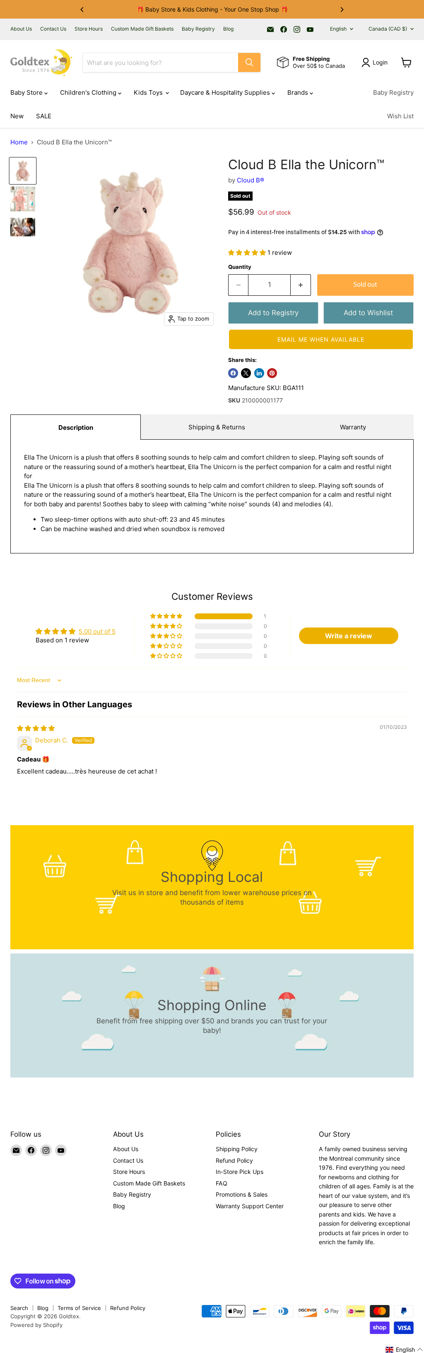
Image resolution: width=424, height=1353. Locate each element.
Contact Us (53, 29)
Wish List (400, 116)
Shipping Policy (237, 1148)
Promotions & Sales (241, 1194)
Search (19, 1308)
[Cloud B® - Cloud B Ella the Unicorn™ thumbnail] (23, 171)
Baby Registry (198, 29)
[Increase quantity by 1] (301, 284)
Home (19, 142)
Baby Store (27, 92)
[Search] (249, 62)
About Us (21, 29)
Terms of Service (79, 1308)
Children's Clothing (89, 92)
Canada (388, 29)
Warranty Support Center (250, 1205)
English (338, 29)
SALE (43, 116)
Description (75, 427)
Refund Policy (234, 1160)
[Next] (341, 9)
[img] (36, 728)
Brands (298, 92)
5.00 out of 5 (97, 631)
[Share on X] (246, 373)
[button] (247, 252)
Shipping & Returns (216, 427)
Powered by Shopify (36, 1325)
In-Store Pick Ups (239, 1171)
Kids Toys (149, 92)
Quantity (239, 267)
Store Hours (89, 29)
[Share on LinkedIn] (259, 373)
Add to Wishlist (368, 313)
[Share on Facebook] (233, 373)
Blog (228, 29)
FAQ (221, 1183)
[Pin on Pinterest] (272, 373)
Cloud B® (250, 180)
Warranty (353, 427)
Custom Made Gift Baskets (142, 29)
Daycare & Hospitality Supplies (226, 92)
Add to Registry (273, 313)
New (17, 116)
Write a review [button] (348, 636)
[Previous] (82, 9)
